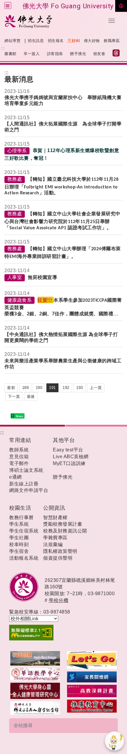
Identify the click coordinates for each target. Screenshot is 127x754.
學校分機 (58, 600)
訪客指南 (55, 53)
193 (79, 387)
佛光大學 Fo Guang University (68, 6)
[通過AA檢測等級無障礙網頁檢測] (63, 633)
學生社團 (19, 537)
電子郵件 (19, 463)
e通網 (15, 476)
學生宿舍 (19, 551)
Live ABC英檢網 (71, 456)
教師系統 (19, 449)
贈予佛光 (78, 53)
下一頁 (14, 396)
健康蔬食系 (19, 300)
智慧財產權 (55, 517)
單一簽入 (32, 53)
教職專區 (112, 40)
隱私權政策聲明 (60, 551)
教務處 (14, 179)
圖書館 (10, 53)
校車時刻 (19, 544)
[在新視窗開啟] (35, 658)
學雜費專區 (55, 537)
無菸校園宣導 (42, 277)
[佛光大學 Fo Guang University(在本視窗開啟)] (51, 21)
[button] (111, 20)
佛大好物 (92, 40)
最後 (31, 396)
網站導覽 (12, 40)
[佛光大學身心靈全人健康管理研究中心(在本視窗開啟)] (35, 690)
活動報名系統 (23, 558)
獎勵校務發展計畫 (62, 524)
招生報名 (56, 40)
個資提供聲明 (57, 558)
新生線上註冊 (23, 483)
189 (25, 387)
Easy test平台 (68, 449)
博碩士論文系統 (26, 470)
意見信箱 (19, 456)
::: (3, 48)
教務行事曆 (21, 517)
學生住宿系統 (23, 530)
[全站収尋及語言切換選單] (7, 5)
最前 (11, 387)
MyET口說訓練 (69, 463)
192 (66, 387)
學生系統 (19, 524)
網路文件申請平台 (28, 490)
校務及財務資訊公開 (65, 530)
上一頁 (96, 387)
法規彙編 (53, 544)
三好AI (74, 40)
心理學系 (17, 150)
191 (52, 387)
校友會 (99, 53)
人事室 (14, 277)
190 (39, 387)
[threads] (118, 53)
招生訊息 (36, 40)
